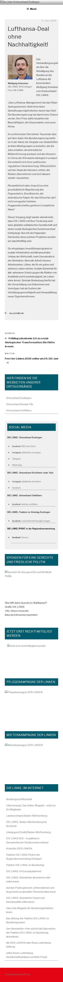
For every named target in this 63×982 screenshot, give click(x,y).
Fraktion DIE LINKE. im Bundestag (25, 865)
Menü (33, 9)
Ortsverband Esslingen (18, 398)
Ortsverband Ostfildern (19, 410)
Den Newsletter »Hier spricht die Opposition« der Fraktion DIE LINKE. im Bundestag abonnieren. (31, 932)
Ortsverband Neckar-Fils (19, 404)
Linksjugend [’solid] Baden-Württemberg (28, 832)
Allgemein (16, 313)
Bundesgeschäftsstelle (19, 799)
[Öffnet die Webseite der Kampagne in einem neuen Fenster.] (31, 707)
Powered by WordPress (17, 974)
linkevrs (25, 537)
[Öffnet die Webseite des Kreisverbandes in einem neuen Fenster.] (31, 585)
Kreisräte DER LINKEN (19, 848)
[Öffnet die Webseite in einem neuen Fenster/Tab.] (31, 657)
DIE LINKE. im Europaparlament (24, 871)
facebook (16, 488)
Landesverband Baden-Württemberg (26, 815)
